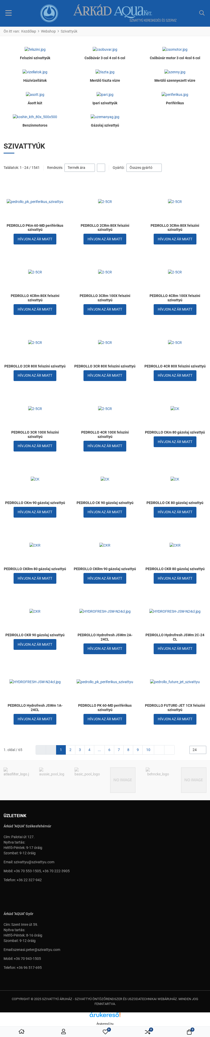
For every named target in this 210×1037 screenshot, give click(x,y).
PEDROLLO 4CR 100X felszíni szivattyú (105, 434)
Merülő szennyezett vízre (174, 80)
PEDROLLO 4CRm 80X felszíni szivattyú (35, 298)
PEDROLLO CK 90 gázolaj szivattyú (105, 503)
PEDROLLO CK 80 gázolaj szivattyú (174, 503)
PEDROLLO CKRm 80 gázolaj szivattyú (35, 569)
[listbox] (79, 167)
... (99, 750)
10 (148, 750)
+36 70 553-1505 (27, 871)
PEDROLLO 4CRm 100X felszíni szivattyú (175, 298)
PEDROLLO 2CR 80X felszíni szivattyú (35, 366)
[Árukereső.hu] (105, 1016)
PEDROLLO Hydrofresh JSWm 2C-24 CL (174, 637)
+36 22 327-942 (29, 880)
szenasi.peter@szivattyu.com (36, 950)
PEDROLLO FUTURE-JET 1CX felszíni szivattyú (175, 707)
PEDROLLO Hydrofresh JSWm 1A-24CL (35, 707)
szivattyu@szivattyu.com (34, 862)
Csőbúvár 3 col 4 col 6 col (105, 58)
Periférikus (175, 103)
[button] (201, 13)
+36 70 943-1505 (27, 959)
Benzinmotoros (35, 125)
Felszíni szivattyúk (35, 58)
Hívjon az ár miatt (35, 239)
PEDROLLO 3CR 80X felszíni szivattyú (104, 366)
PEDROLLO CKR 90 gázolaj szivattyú (35, 635)
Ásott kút (35, 103)
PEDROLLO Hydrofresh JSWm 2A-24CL (105, 637)
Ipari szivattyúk (104, 103)
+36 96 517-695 (29, 968)
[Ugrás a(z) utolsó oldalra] (169, 750)
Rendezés (54, 168)
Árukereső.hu (105, 1023)
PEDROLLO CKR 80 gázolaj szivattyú (175, 569)
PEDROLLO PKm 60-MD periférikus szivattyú (35, 227)
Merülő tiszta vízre (105, 80)
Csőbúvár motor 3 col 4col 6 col (175, 58)
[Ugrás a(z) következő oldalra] (159, 750)
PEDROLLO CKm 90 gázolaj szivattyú (35, 503)
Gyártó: (118, 168)
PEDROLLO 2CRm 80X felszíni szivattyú (105, 227)
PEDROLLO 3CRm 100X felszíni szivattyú (105, 298)
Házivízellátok (35, 80)
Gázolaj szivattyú (105, 125)
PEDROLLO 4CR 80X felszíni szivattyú (175, 366)
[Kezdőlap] (21, 1032)
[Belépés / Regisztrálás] (63, 1032)
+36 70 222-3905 (56, 871)
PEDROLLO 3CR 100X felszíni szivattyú (35, 434)
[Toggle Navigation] (9, 13)
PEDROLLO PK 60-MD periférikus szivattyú (105, 707)
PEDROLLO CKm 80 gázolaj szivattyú (175, 432)
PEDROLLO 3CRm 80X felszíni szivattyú (175, 227)
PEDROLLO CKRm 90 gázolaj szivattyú (105, 569)
